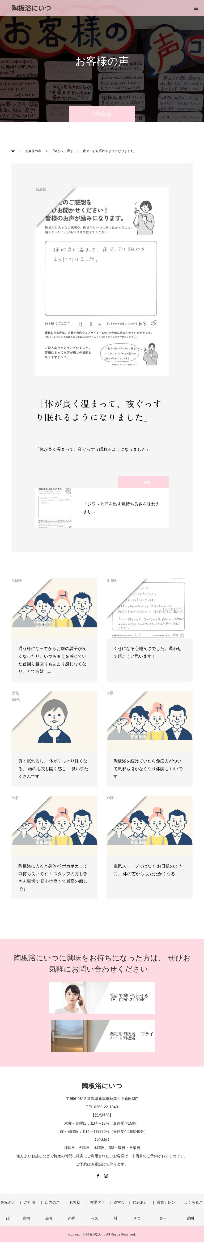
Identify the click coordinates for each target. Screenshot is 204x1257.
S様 (147, 482)
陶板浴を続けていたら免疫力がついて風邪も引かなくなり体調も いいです (147, 769)
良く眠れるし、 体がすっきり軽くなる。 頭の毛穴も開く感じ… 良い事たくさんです (53, 769)
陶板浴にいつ (31, 7)
